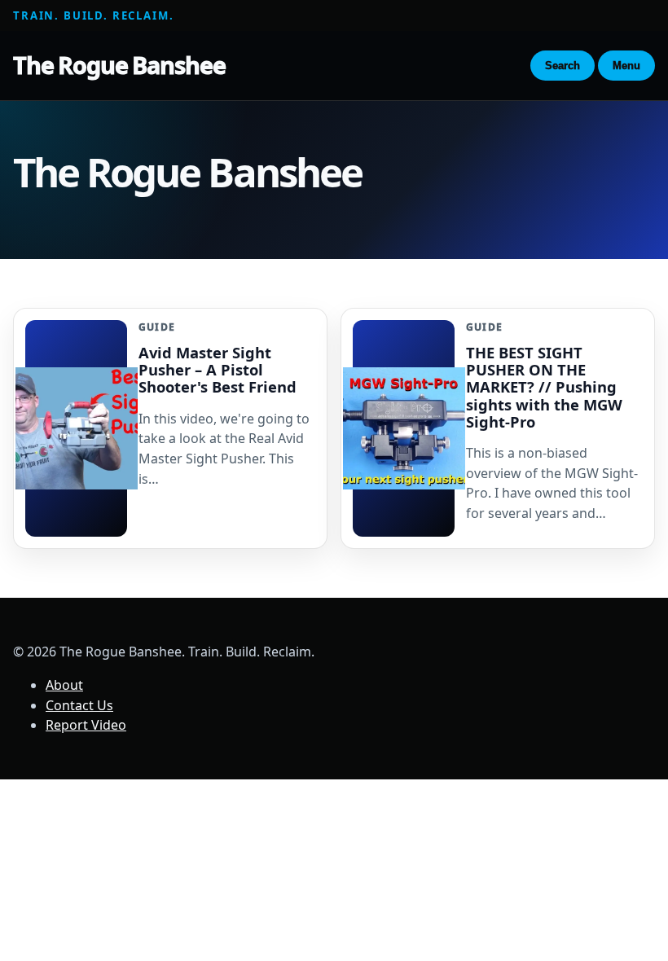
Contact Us (79, 705)
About (64, 685)
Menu (626, 65)
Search (562, 65)
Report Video (86, 725)
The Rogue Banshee (119, 65)
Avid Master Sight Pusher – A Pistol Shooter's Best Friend (217, 369)
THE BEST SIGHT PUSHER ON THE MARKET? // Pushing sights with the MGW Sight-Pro (544, 387)
